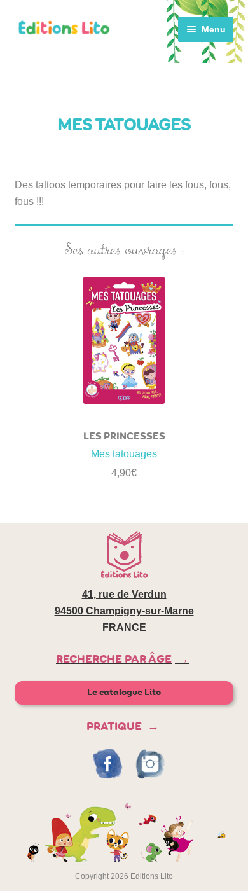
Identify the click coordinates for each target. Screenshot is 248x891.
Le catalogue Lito (124, 692)
